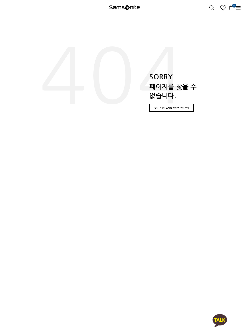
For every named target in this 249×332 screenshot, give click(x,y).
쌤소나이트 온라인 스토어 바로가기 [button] (171, 107)
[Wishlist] (223, 8)
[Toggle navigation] (238, 8)
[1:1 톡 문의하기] (220, 320)
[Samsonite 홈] (124, 8)
